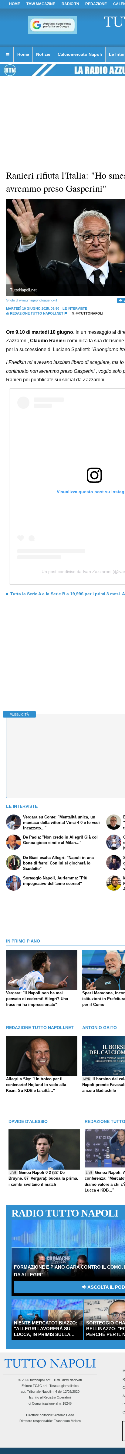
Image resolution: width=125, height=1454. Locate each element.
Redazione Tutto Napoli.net (36, 313)
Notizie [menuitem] (43, 54)
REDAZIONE (96, 4)
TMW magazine (40, 4)
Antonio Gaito (64, 1415)
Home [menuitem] (23, 54)
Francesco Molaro (67, 1421)
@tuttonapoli (89, 313)
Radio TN (70, 4)
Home (14, 4)
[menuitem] (7, 54)
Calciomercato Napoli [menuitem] (80, 54)
